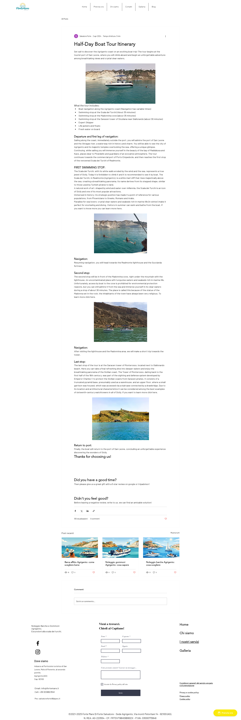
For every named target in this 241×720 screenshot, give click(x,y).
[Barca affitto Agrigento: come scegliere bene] (80, 547)
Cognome (125, 636)
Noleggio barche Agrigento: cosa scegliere (160, 563)
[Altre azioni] (165, 36)
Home (184, 624)
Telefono (104, 656)
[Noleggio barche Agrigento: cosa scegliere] (161, 547)
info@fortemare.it (50, 688)
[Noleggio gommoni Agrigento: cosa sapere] (120, 547)
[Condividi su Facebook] (75, 511)
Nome (103, 636)
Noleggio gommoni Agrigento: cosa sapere (117, 563)
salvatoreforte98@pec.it (49, 698)
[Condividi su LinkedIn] (87, 511)
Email (103, 646)
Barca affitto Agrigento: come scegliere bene (79, 563)
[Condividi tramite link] (94, 511)
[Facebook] (38, 643)
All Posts (65, 19)
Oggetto (125, 646)
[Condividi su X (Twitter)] (81, 511)
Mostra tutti (175, 533)
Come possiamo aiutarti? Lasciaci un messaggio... (119, 668)
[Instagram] (38, 652)
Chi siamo (187, 633)
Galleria (185, 651)
